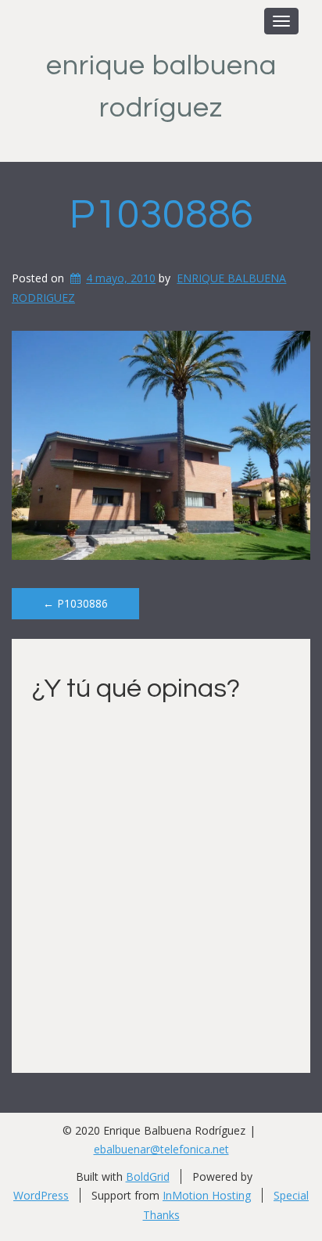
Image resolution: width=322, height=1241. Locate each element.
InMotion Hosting (207, 1195)
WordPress (41, 1195)
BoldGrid (148, 1176)
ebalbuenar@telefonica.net (161, 1149)
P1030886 (161, 215)
